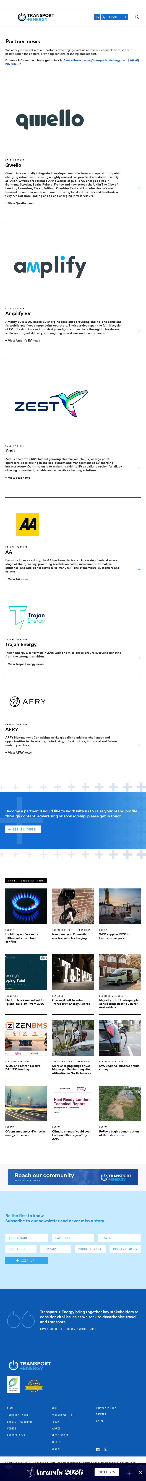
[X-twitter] (105, 1449)
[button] (140, 1472)
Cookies (101, 1414)
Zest (10, 450)
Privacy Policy (106, 1408)
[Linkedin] (98, 1449)
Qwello (13, 164)
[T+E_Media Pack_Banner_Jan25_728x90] (73, 1184)
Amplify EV (18, 313)
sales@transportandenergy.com (105, 60)
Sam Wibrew (72, 60)
